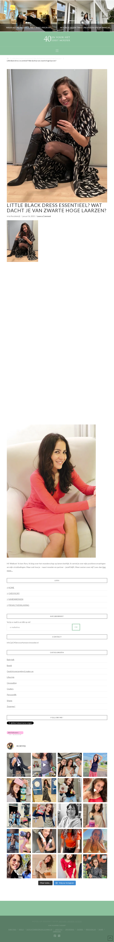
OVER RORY (14, 593)
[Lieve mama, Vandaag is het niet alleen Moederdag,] (70, 816)
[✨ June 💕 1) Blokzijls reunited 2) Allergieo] (70, 765)
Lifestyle (10, 677)
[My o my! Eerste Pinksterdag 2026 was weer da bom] (95, 790)
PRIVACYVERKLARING (18, 605)
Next (108, 16)
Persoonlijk (11, 694)
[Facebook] (55, 936)
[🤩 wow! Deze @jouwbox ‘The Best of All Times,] (44, 765)
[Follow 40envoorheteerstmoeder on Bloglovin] (15, 733)
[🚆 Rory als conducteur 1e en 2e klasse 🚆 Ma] (19, 765)
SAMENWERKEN (15, 599)
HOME (11, 587)
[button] (57, 50)
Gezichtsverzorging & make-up (20, 671)
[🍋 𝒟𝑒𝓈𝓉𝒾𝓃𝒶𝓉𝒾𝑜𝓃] (19, 790)
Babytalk (10, 659)
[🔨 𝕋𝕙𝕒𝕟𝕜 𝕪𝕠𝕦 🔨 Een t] (44, 866)
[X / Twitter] (59, 936)
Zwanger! (11, 706)
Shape (9, 700)
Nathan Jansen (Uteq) (70, 921)
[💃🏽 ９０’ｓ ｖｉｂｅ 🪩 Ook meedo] (70, 866)
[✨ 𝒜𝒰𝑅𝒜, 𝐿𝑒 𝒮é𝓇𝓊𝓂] (95, 816)
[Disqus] (57, 300)
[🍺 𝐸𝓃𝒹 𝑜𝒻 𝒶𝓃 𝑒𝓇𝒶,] (19, 816)
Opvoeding (12, 683)
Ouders (10, 689)
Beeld (9, 665)
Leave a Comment (44, 216)
